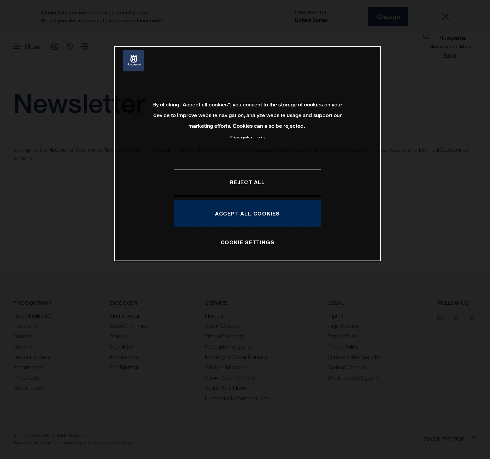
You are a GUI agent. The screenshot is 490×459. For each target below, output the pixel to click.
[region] (247, 153)
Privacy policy (241, 137)
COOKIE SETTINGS (247, 242)
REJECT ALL (247, 182)
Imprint (259, 137)
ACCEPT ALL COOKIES (247, 213)
